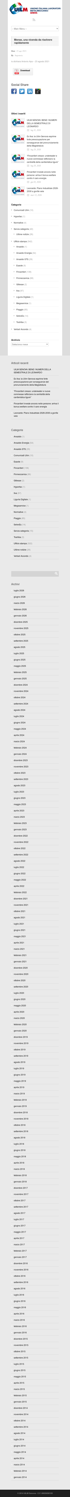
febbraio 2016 (20, 1326)
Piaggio (19, 309)
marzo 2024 (19, 741)
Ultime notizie (22, 234)
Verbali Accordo (21, 329)
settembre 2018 (21, 1131)
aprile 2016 (19, 1313)
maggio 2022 (20, 879)
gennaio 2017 (20, 1256)
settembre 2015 (21, 1357)
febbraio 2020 (20, 1024)
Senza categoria (21, 228)
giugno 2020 (19, 999)
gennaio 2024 (20, 753)
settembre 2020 (21, 986)
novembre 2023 (21, 766)
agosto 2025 (19, 647)
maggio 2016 (20, 1307)
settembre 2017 (21, 1206)
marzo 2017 (19, 1244)
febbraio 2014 (20, 1470)
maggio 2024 (20, 728)
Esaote (19, 265)
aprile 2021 (19, 942)
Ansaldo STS (22, 259)
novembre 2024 (21, 691)
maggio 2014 (20, 1451)
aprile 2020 (19, 1011)
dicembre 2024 (21, 684)
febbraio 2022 (20, 892)
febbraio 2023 (20, 823)
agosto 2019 (19, 1062)
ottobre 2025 (19, 634)
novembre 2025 (21, 628)
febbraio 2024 (20, 747)
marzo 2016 (19, 1319)
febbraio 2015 (20, 1395)
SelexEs (20, 315)
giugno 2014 (19, 1445)
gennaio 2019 (20, 1106)
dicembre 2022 (21, 835)
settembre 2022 (21, 854)
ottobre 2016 (19, 1275)
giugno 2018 (19, 1150)
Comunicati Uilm (21, 210)
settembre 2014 (21, 1426)
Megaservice (22, 303)
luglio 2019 (19, 1068)
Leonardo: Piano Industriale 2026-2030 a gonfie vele (42, 190)
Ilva (18, 290)
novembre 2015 (21, 1345)
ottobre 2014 (19, 1420)
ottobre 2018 (19, 1124)
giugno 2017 (19, 1225)
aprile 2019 (19, 1087)
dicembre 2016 (21, 1263)
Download (25, 70)
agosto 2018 (19, 1137)
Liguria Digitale (23, 296)
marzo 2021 (19, 948)
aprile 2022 (19, 885)
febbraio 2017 (20, 1250)
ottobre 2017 (19, 1200)
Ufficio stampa (20, 241)
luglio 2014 (19, 1439)
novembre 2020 (21, 974)
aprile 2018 (19, 1162)
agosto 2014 (19, 1433)
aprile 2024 (19, 735)
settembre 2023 (21, 779)
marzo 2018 (19, 1168)
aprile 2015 (19, 1382)
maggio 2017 (20, 1231)
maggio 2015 (20, 1376)
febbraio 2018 (20, 1175)
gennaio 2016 (20, 1332)
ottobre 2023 (19, 772)
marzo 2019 (19, 1093)
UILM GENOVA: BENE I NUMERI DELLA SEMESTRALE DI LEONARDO (42, 123)
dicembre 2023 (21, 760)
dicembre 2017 (21, 1187)
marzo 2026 (19, 602)
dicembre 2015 (21, 1338)
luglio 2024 (19, 716)
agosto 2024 (19, 709)
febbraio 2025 (20, 672)
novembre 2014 (21, 1414)
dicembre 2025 (21, 621)
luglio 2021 (19, 923)
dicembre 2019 (21, 1036)
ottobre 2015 (19, 1351)
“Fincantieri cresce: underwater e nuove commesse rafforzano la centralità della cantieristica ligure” (42, 158)
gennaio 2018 (20, 1181)
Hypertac (18, 216)
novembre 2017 (21, 1194)
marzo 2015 (19, 1389)
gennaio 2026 (20, 615)
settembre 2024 (21, 703)
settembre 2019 (21, 1055)
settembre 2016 (21, 1282)
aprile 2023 (19, 810)
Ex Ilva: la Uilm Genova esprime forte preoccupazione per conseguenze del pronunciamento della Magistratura (42, 141)
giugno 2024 (19, 722)
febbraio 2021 (20, 955)
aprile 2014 (19, 1458)
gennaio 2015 (20, 1401)
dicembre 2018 (21, 1112)
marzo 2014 (19, 1464)
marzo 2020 (19, 1018)
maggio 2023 (20, 804)
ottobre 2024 (19, 697)
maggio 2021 (20, 936)
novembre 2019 (21, 1043)
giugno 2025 (19, 659)
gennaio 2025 (20, 678)
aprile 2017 (19, 1238)
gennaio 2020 (20, 1030)
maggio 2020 (20, 1005)
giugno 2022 (19, 873)
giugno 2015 (19, 1370)
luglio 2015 (19, 1363)
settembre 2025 (21, 640)
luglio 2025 (19, 653)
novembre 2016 (21, 1269)
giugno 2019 (19, 1074)
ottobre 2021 (19, 911)
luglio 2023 (19, 791)
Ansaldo (20, 246)
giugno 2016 (19, 1301)
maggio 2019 (20, 1080)
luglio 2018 (19, 1143)
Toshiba (20, 322)
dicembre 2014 (21, 1407)
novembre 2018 (21, 1118)
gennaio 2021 (20, 961)
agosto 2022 (19, 860)
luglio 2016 (19, 1294)
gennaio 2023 (20, 829)
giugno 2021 (19, 929)
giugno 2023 (19, 797)
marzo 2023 (19, 816)
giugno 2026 (19, 596)
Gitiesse (20, 284)
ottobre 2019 (19, 1049)
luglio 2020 (19, 992)
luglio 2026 (19, 590)
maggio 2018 (20, 1156)
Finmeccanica (22, 278)
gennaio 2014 (20, 1477)
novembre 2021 (21, 904)
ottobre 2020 (19, 980)
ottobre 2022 (19, 848)
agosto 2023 (19, 785)
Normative (18, 222)
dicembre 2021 (21, 898)
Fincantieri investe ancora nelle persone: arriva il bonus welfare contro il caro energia (41, 174)
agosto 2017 (19, 1212)
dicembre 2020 (21, 967)
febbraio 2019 (20, 1099)
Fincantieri (21, 271)
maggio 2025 (20, 665)
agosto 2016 (19, 1288)
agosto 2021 (19, 917)
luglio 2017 (19, 1219)
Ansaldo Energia (24, 252)
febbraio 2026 (20, 609)
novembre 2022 (21, 841)
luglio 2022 (19, 867)
